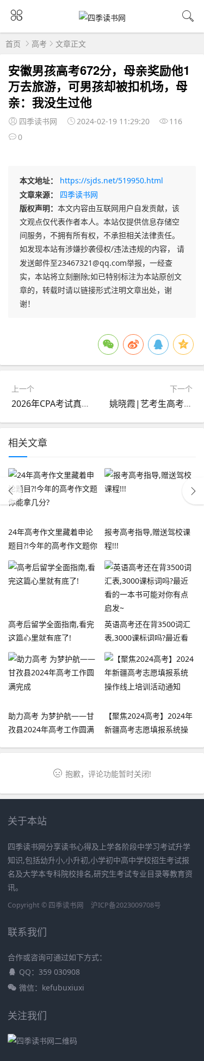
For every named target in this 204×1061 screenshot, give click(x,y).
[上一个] (11, 490)
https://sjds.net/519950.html (111, 180)
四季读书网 (79, 194)
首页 (13, 44)
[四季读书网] (102, 17)
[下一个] (193, 490)
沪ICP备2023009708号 (126, 905)
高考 (39, 44)
